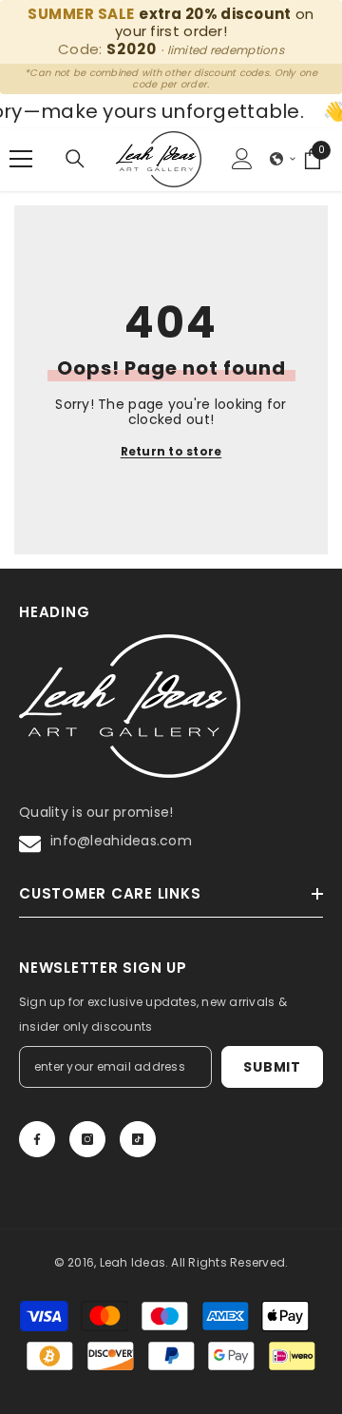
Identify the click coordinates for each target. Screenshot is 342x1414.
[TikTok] (138, 1139)
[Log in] (242, 158)
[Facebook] (37, 1139)
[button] (283, 158)
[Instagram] (87, 1139)
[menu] (21, 158)
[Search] (75, 158)
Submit (271, 1066)
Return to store (171, 451)
